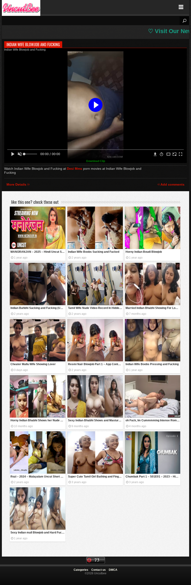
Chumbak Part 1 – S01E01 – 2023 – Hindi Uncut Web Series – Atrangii (153, 476)
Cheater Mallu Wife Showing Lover (33, 364)
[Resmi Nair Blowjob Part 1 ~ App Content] (95, 340)
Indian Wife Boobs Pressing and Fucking (152, 364)
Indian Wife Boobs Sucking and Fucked (93, 251)
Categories (81, 569)
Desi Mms (74, 168)
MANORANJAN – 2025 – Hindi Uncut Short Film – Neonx (37, 251)
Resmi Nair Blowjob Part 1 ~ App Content (95, 364)
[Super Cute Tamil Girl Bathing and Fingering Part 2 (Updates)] (95, 452)
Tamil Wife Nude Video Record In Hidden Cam (95, 308)
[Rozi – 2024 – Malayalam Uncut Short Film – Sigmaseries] (37, 452)
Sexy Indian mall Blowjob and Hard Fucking (37, 532)
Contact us (98, 569)
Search (184, 21)
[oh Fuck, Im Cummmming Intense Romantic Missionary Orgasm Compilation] (153, 396)
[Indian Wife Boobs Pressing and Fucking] (153, 340)
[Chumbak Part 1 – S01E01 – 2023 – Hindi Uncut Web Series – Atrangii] (153, 452)
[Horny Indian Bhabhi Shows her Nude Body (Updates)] (37, 396)
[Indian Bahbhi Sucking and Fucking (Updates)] (37, 284)
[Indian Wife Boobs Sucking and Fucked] (95, 228)
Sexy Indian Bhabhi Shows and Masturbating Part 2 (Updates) (95, 420)
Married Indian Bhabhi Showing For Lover (153, 308)
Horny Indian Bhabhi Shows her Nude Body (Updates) (37, 420)
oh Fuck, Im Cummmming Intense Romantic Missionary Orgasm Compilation (153, 420)
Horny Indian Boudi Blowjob (144, 251)
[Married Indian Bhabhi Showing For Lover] (153, 284)
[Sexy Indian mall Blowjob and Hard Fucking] (37, 508)
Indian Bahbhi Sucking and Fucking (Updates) (37, 308)
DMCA (113, 569)
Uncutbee (21, 7)
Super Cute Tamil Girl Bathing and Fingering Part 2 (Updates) (95, 476)
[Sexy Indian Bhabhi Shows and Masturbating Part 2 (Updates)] (95, 396)
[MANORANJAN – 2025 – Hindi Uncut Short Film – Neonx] (37, 228)
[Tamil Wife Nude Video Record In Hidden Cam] (95, 284)
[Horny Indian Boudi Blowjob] (153, 228)
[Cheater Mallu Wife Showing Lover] (37, 340)
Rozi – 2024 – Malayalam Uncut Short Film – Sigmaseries (37, 476)
